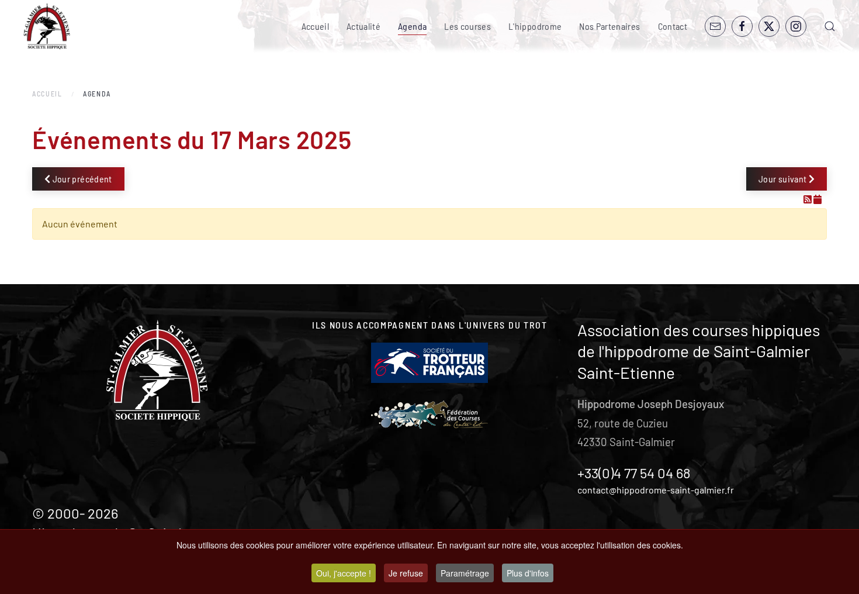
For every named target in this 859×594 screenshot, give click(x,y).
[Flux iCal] (817, 199)
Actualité (363, 26)
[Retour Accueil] (46, 26)
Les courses (467, 26)
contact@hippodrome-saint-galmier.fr (655, 489)
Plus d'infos (528, 573)
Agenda (412, 26)
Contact (672, 26)
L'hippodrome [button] (535, 26)
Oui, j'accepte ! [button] (343, 573)
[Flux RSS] (808, 199)
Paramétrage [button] (465, 573)
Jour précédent (81, 178)
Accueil (315, 26)
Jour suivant (783, 178)
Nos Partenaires (609, 26)
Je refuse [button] (406, 573)
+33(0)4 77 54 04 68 (634, 472)
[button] (830, 26)
